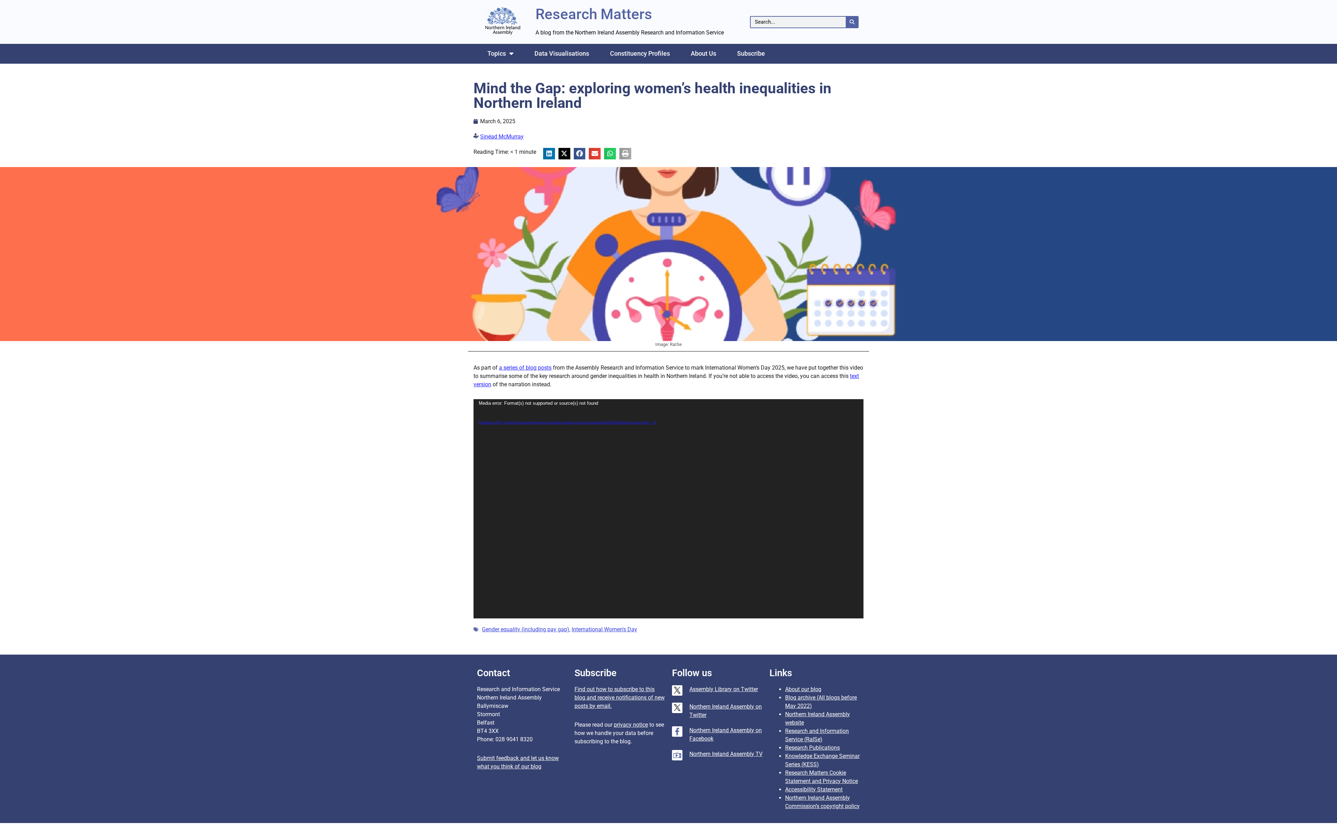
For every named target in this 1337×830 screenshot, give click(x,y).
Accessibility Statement (814, 789)
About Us (703, 53)
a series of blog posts (525, 367)
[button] (549, 154)
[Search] (852, 22)
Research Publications (812, 747)
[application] (668, 508)
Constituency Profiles (640, 53)
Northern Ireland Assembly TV (726, 754)
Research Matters (593, 14)
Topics (496, 53)
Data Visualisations (561, 53)
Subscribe (751, 53)
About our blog (803, 689)
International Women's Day (604, 629)
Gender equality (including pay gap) (525, 629)
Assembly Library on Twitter (723, 689)
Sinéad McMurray (502, 136)
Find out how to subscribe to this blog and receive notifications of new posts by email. (619, 697)
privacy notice (631, 724)
